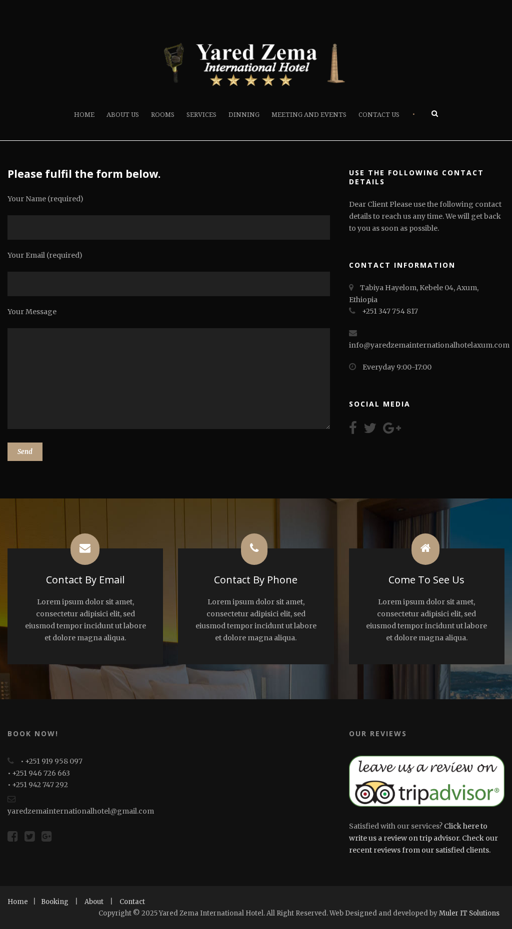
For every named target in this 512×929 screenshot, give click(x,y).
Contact (132, 902)
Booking (54, 902)
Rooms (162, 114)
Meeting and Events (309, 114)
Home (84, 114)
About (94, 902)
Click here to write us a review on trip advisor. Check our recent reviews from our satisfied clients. (423, 838)
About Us (122, 114)
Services (201, 114)
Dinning (244, 114)
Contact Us (379, 114)
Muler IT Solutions (469, 913)
